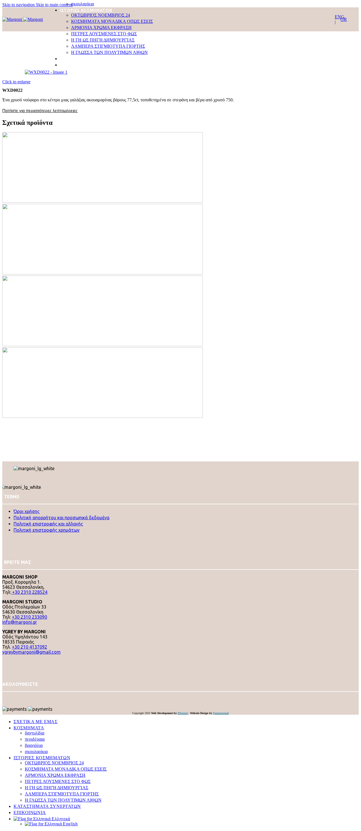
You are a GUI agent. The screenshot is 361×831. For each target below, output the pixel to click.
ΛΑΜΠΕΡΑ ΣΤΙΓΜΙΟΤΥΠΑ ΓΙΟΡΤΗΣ (108, 46)
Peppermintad (221, 713)
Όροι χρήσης (26, 511)
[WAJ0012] (136, 273)
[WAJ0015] (136, 344)
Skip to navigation (19, 4)
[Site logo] (12, 19)
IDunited (183, 713)
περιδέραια (35, 739)
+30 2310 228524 (29, 592)
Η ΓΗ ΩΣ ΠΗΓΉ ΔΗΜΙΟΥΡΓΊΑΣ (103, 40)
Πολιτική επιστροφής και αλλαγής (48, 523)
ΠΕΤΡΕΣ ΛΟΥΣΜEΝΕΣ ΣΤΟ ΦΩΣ (104, 33)
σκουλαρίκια (82, 3)
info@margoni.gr (19, 622)
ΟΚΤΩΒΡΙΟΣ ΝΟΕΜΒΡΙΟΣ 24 (100, 15)
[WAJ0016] (136, 416)
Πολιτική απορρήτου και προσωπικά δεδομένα (61, 517)
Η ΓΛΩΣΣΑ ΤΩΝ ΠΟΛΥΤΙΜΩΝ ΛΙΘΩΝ (109, 52)
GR (343, 19)
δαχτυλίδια (34, 732)
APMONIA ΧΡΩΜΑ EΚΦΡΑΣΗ (101, 27)
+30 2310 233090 (29, 617)
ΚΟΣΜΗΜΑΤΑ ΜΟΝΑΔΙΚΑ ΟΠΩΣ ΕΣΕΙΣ (112, 21)
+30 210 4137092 (29, 646)
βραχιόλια (34, 745)
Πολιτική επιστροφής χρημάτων (47, 530)
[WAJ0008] (136, 201)
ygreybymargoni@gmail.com (31, 652)
